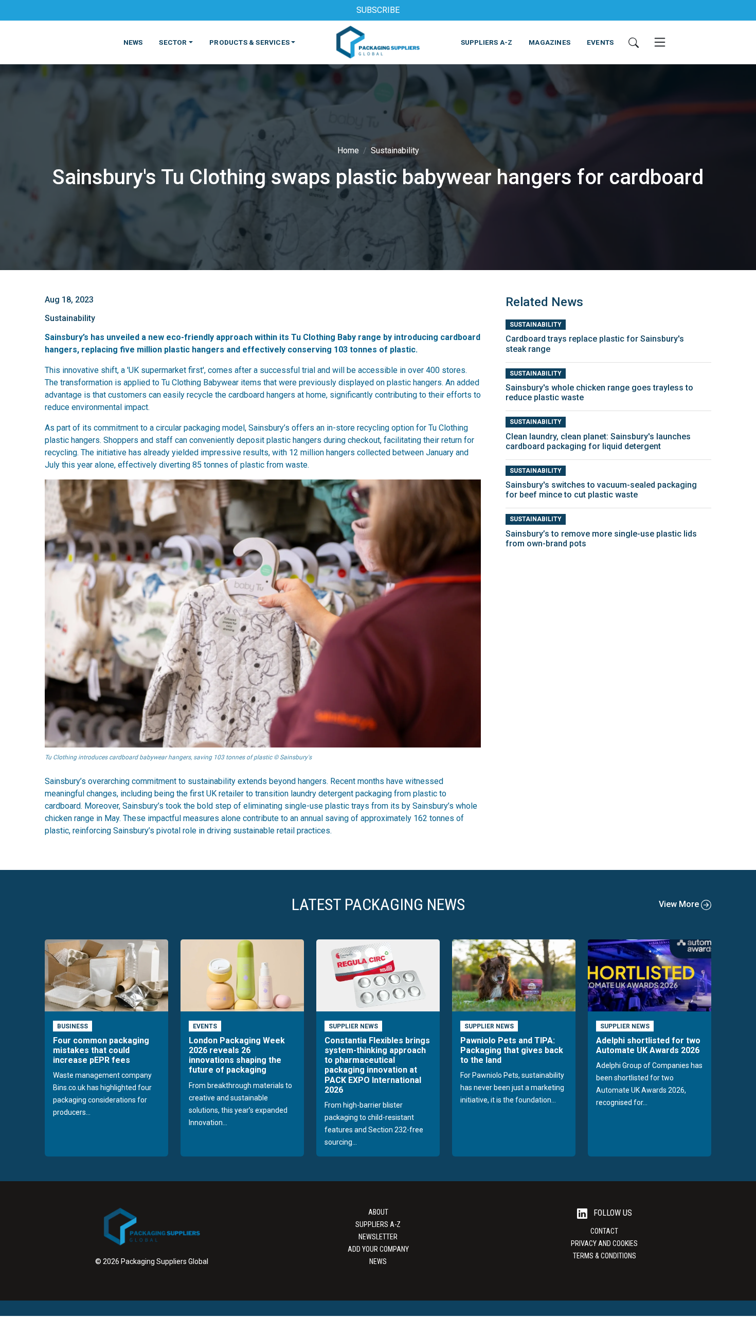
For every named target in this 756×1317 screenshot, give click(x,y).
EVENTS (600, 42)
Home (348, 150)
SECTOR (173, 42)
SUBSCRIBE (378, 10)
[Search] (633, 42)
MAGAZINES (549, 42)
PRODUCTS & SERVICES (249, 42)
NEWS (133, 42)
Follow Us (611, 1213)
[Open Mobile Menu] (659, 42)
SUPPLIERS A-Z (487, 42)
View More (680, 904)
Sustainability (395, 150)
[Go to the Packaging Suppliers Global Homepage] (378, 42)
